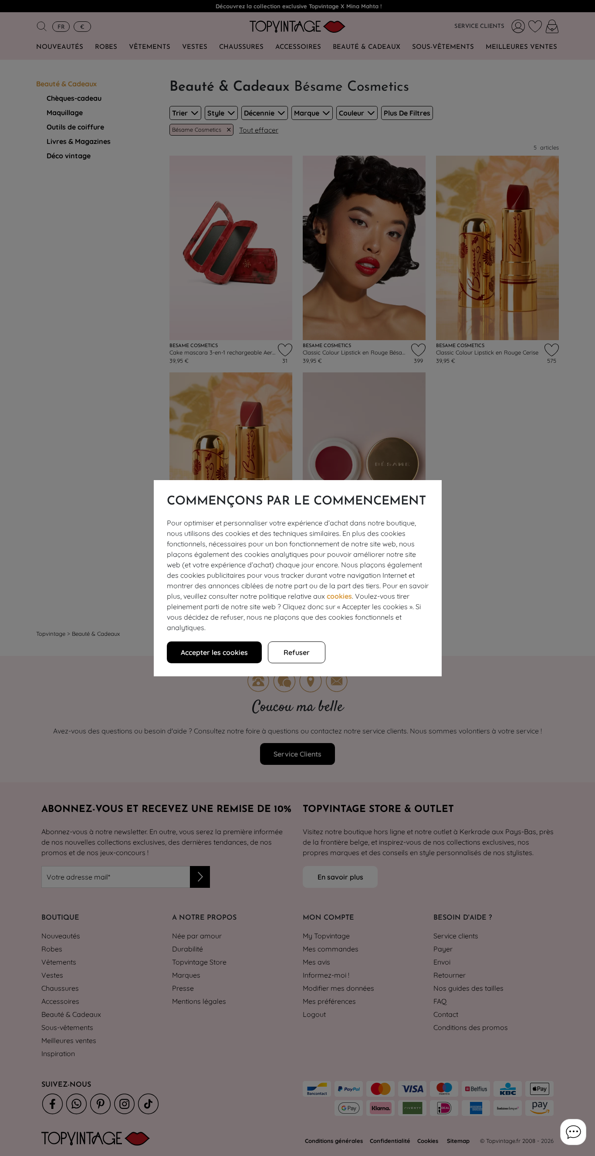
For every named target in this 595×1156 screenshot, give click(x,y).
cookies (339, 596)
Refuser (297, 652)
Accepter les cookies (214, 652)
